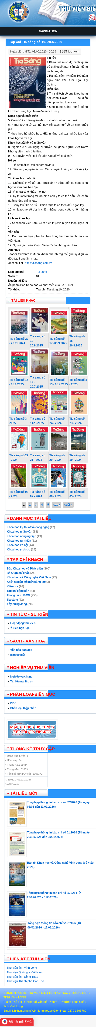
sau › (56, 504)
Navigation (48, 31)
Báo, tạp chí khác (18, 573)
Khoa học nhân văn (19, 531)
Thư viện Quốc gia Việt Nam (24, 972)
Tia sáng (41, 271)
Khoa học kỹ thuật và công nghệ (28, 527)
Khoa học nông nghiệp (21, 536)
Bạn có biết (17, 654)
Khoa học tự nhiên (19, 540)
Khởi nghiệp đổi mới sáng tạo (26, 581)
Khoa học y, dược (18, 549)
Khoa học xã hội (17, 545)
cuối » (68, 504)
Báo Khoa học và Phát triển (25, 568)
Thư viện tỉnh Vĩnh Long (22, 967)
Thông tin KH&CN (18, 595)
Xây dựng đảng (17, 604)
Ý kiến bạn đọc (20, 628)
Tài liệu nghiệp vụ (21, 681)
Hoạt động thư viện (22, 623)
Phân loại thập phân (23, 708)
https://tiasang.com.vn (38, 263)
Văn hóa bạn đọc (21, 650)
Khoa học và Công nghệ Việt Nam (29, 577)
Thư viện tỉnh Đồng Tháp (22, 976)
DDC (13, 703)
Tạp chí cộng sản (18, 590)
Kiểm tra (12, 586)
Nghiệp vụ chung (21, 676)
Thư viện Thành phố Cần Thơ (25, 981)
